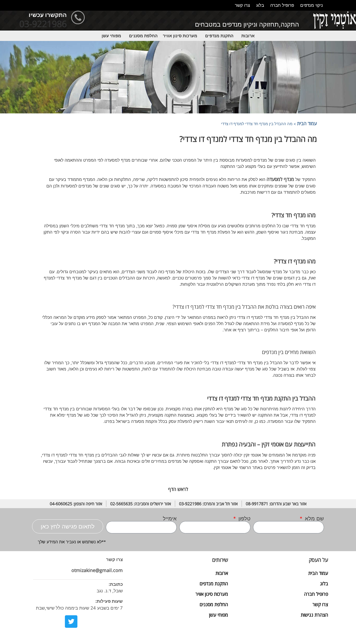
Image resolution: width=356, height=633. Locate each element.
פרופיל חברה (282, 5)
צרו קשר (242, 5)
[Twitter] (71, 621)
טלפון (243, 518)
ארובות (248, 35)
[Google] (85, 621)
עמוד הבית (307, 123)
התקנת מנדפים (219, 35)
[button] (246, 36)
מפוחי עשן (111, 35)
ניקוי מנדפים (311, 5)
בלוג (260, 5)
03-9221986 (43, 24)
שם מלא (313, 518)
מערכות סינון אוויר (180, 35)
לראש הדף (178, 489)
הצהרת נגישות (314, 615)
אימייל (170, 518)
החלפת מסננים (143, 35)
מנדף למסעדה (280, 179)
